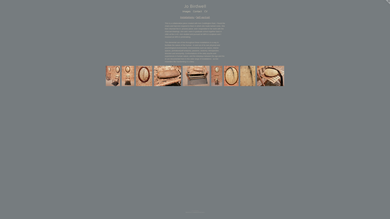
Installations (187, 17)
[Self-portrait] (113, 76)
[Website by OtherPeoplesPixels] (386, 4)
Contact (197, 11)
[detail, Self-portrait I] (144, 76)
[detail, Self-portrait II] (247, 76)
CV (205, 11)
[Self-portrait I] (128, 76)
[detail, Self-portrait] (231, 76)
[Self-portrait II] (216, 76)
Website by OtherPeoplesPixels (195, 212)
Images (187, 11)
